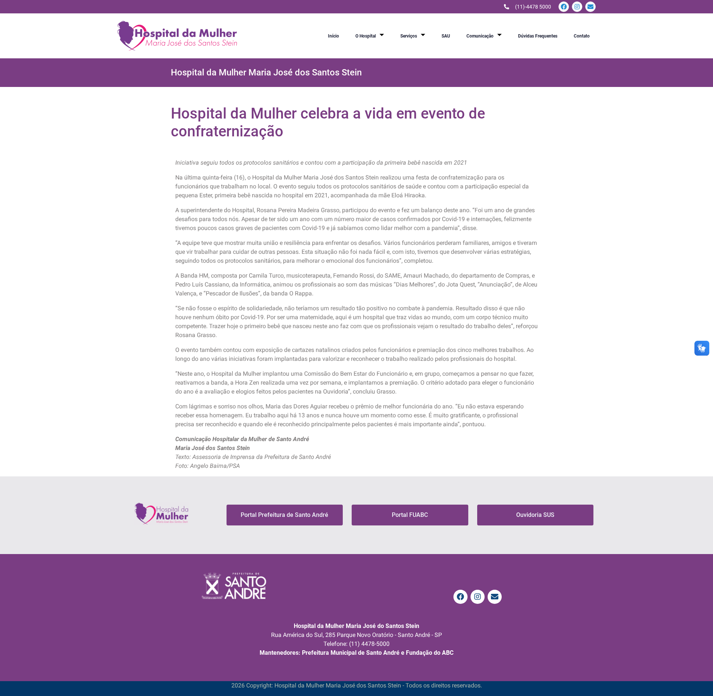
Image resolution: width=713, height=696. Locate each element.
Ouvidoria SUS (535, 514)
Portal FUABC (410, 514)
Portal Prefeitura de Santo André (284, 514)
